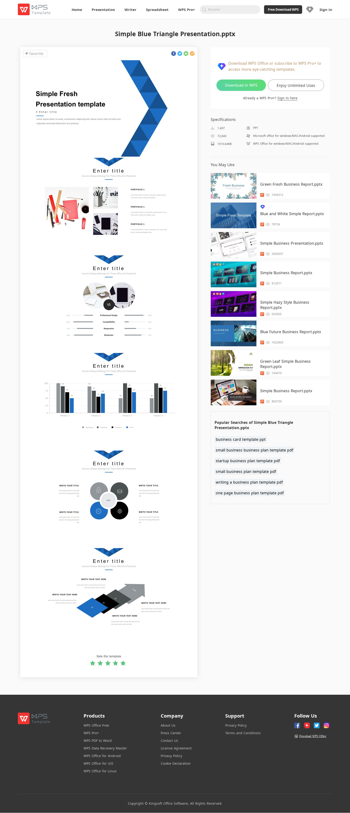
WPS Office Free (96, 725)
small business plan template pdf (246, 471)
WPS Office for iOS (98, 763)
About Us (168, 725)
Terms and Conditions (243, 733)
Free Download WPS (283, 9)
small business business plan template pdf (254, 450)
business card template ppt (241, 439)
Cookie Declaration (176, 763)
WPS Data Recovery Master (105, 748)
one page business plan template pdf (250, 493)
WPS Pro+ (91, 733)
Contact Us (169, 740)
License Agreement (176, 748)
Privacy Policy (171, 756)
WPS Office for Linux (100, 771)
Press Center (171, 733)
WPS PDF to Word (98, 740)
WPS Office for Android (102, 756)
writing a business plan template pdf (249, 482)
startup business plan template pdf (248, 460)
